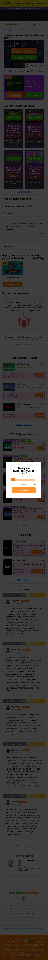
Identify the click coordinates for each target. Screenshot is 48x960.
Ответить (24, 490)
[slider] (13, 479)
